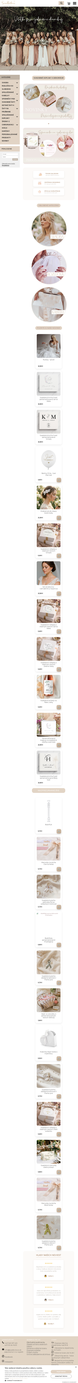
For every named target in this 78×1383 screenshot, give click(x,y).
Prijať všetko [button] (61, 1372)
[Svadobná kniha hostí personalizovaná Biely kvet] (48, 762)
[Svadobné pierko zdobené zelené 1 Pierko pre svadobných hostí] (48, 1227)
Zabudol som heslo (8, 163)
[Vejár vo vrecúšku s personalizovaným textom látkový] (48, 1000)
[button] (27, 1380)
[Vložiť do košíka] (59, 480)
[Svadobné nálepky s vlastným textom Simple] (48, 535)
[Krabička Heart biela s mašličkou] (48, 1038)
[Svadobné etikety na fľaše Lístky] (48, 687)
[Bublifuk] (48, 811)
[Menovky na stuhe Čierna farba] (48, 849)
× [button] (76, 1367)
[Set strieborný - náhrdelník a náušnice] (48, 573)
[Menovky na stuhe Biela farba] (48, 1189)
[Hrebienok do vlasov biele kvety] (48, 497)
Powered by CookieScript (69, 1382)
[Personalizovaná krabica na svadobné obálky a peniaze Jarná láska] (48, 725)
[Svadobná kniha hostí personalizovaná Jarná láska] (48, 384)
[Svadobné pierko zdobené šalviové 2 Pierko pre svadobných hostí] (48, 962)
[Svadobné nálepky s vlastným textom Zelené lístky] (48, 649)
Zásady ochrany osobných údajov (18, 1378)
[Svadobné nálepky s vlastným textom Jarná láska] (48, 611)
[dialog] (39, 1374)
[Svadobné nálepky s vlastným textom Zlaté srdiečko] (48, 1114)
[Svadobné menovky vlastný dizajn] (48, 1152)
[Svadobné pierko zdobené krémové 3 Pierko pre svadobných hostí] (48, 1076)
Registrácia (5, 165)
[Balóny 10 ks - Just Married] (48, 459)
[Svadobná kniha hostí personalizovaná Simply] (48, 422)
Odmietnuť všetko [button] (61, 1376)
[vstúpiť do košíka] (68, 3)
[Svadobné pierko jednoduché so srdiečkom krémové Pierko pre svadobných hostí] (48, 886)
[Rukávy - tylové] (48, 346)
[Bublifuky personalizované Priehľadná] (48, 924)
